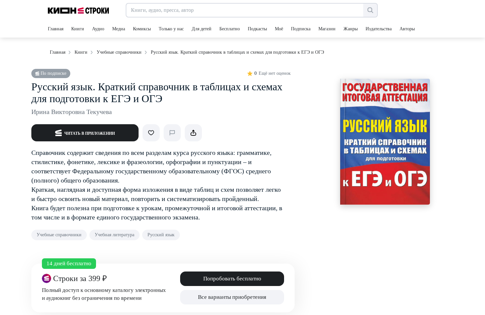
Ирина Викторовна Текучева (71, 111)
